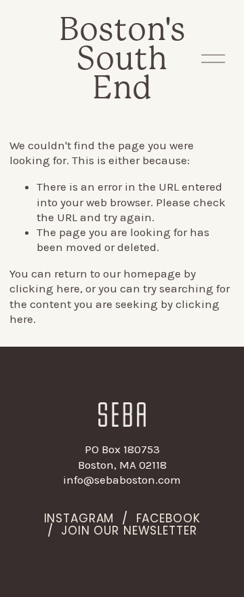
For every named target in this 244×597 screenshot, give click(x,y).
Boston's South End (122, 58)
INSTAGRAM (79, 519)
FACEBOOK (168, 519)
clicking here (44, 288)
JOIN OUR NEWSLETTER (129, 531)
